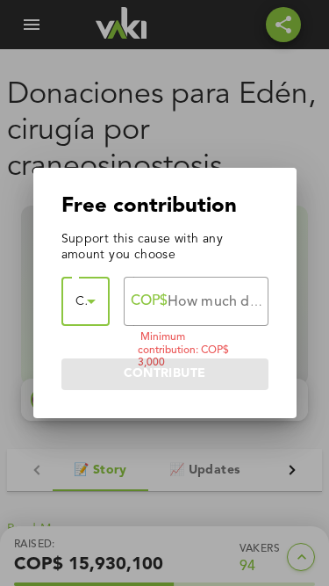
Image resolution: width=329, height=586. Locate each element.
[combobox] (85, 301)
